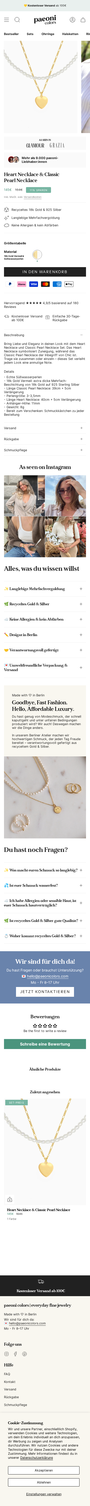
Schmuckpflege (15, 450)
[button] (17, 19)
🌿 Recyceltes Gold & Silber (27, 604)
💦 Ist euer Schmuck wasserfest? (31, 885)
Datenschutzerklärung (36, 1457)
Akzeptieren (44, 1470)
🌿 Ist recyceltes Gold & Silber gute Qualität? (41, 920)
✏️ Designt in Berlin (20, 634)
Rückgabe (11, 439)
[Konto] (73, 19)
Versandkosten (33, 196)
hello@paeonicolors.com (47, 976)
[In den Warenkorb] (9, 1199)
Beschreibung (14, 335)
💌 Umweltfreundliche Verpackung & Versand (36, 667)
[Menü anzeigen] (6, 19)
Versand (10, 428)
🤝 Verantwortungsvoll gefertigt (31, 650)
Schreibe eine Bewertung (45, 1044)
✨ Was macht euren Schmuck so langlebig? (41, 870)
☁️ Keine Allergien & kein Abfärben (34, 619)
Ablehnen (44, 1482)
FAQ (7, 1374)
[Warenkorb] (83, 19)
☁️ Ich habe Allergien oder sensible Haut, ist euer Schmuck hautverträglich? (40, 903)
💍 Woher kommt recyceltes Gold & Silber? (40, 935)
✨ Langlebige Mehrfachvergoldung (34, 588)
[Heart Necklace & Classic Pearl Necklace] (45, 1152)
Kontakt (10, 1382)
